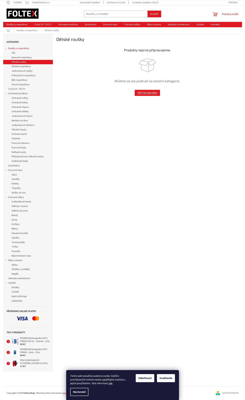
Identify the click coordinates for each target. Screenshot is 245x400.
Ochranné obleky (20, 111)
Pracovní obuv (15, 170)
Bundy (15, 215)
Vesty (14, 220)
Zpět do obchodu (147, 92)
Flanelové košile (20, 233)
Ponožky (16, 251)
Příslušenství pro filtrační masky (28, 156)
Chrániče (16, 138)
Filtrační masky (19, 129)
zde (110, 383)
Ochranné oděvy (20, 98)
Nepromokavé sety (21, 256)
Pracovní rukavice (20, 143)
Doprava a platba (116, 2)
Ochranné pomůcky (18, 93)
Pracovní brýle (19, 147)
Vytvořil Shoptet (230, 393)
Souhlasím (165, 378)
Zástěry (16, 238)
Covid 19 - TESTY (16, 89)
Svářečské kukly (20, 161)
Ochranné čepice (20, 107)
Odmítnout (145, 378)
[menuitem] (17, 24)
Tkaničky (16, 188)
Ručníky (15, 287)
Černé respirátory (21, 84)
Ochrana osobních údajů (145, 2)
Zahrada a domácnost (19, 278)
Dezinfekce (14, 165)
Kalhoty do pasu (20, 210)
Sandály (16, 179)
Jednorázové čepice (22, 116)
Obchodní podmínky (90, 2)
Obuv (14, 174)
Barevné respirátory (22, 57)
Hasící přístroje (19, 296)
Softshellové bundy (21, 201)
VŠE (13, 53)
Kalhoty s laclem (20, 206)
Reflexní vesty (19, 152)
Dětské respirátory (21, 66)
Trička (15, 246)
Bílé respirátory (19, 80)
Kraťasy (16, 224)
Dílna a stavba (15, 260)
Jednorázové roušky (22, 71)
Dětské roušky (19, 62)
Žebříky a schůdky (21, 269)
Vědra (15, 265)
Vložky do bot (18, 192)
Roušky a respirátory (18, 48)
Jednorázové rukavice (23, 125)
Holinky (15, 183)
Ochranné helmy (20, 102)
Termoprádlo (18, 242)
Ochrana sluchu (19, 134)
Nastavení (79, 392)
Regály (15, 274)
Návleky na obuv (20, 120)
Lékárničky (17, 301)
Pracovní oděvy (16, 197)
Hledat (154, 13)
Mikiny (15, 228)
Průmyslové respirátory (24, 75)
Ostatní (12, 283)
